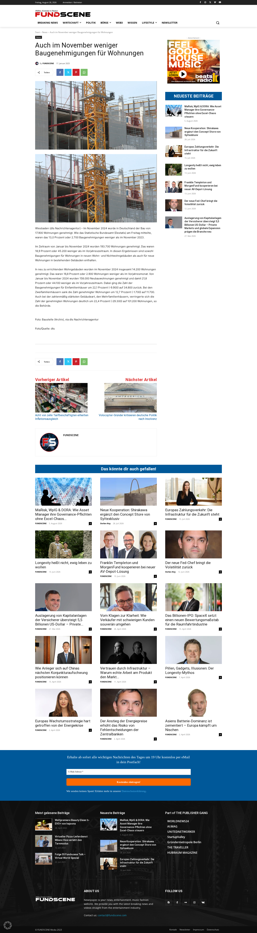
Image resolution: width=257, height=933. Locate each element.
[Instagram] (205, 3)
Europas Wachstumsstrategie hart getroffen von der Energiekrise (62, 723)
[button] (217, 23)
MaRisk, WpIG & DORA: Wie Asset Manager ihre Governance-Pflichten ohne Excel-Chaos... (63, 514)
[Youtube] (220, 3)
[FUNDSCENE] (37, 63)
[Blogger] (168, 902)
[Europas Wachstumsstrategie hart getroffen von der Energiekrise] (63, 703)
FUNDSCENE (48, 63)
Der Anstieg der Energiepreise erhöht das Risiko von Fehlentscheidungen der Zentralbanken (123, 727)
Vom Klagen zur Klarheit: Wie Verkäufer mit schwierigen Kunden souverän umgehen (127, 619)
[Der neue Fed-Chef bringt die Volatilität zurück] (173, 205)
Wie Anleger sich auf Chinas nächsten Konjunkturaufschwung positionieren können (61, 672)
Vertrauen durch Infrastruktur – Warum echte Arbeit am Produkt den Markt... (126, 672)
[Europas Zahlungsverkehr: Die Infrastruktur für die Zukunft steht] (173, 151)
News (45, 32)
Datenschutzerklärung (134, 791)
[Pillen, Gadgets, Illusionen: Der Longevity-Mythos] (193, 650)
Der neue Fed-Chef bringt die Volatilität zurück (188, 565)
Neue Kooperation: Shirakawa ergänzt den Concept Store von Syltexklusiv (202, 131)
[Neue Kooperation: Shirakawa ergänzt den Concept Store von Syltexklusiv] (173, 133)
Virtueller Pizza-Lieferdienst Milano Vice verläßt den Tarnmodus (71, 840)
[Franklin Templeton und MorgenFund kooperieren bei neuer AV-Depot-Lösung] (173, 187)
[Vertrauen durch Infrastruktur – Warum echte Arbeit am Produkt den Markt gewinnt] (128, 650)
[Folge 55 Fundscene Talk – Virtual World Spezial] (43, 859)
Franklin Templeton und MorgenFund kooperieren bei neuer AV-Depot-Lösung (200, 186)
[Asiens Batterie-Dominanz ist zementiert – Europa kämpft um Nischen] (193, 703)
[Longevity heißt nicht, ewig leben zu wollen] (173, 170)
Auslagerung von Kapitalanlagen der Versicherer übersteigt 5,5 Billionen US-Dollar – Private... (61, 619)
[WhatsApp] (84, 72)
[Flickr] (185, 902)
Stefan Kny (105, 523)
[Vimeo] (215, 3)
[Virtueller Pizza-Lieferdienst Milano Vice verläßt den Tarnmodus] (43, 841)
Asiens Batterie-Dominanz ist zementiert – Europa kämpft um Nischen (191, 725)
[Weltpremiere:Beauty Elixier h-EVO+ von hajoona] (43, 824)
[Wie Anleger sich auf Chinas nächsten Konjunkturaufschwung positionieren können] (63, 650)
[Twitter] (210, 3)
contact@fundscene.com (112, 915)
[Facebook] (200, 3)
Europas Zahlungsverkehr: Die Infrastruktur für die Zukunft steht (201, 150)
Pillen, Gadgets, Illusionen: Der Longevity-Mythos (189, 670)
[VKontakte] (203, 902)
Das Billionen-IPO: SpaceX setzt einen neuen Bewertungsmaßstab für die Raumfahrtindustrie (192, 619)
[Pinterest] (76, 72)
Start (37, 32)
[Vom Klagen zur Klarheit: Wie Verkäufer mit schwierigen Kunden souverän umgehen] (128, 597)
